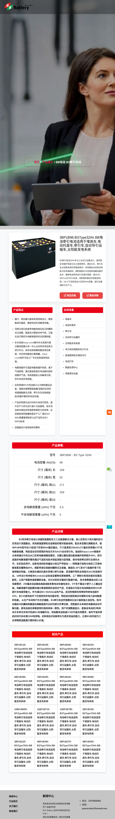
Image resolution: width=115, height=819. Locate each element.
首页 (37, 162)
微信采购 (93, 295)
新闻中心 (13, 796)
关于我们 (13, 806)
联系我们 (13, 811)
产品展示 (47, 162)
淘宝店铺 (71, 295)
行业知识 (13, 801)
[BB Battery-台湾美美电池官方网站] (18, 6)
